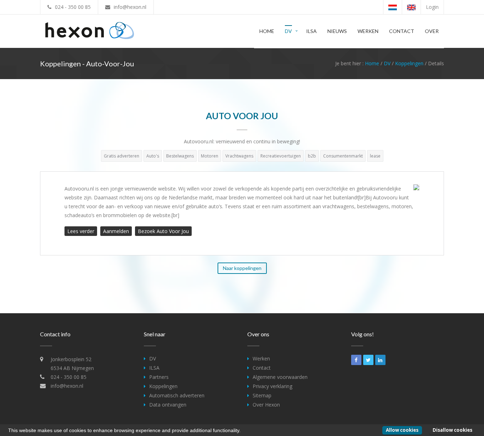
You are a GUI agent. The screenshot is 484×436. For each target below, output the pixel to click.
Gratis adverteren (121, 156)
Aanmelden (116, 231)
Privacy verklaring (272, 386)
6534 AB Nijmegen (72, 368)
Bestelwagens (180, 156)
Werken (368, 31)
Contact (401, 31)
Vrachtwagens (239, 156)
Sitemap (262, 395)
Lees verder (80, 231)
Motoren (209, 156)
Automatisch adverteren (176, 395)
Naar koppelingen (242, 268)
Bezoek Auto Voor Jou (163, 231)
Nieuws (337, 31)
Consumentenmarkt (343, 156)
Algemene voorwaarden (280, 377)
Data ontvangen (167, 404)
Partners (159, 377)
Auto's (152, 156)
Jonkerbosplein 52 (71, 359)
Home (266, 31)
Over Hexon (266, 404)
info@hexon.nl (130, 7)
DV (288, 31)
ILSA (311, 31)
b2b (312, 156)
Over (432, 31)
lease (375, 156)
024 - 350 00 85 (73, 7)
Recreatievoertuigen (280, 156)
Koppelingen (409, 63)
